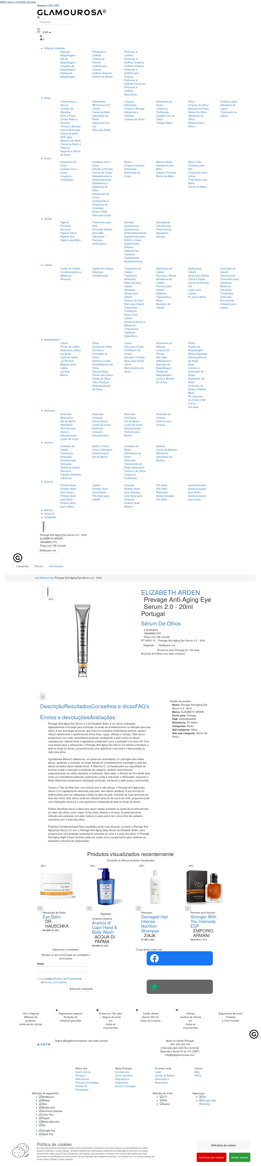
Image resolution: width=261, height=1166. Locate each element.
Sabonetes (130, 169)
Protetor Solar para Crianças (132, 490)
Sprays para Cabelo (131, 295)
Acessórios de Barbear (164, 458)
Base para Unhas (134, 361)
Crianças (129, 485)
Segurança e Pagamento (122, 1080)
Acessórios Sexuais (162, 234)
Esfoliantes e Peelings (131, 113)
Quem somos (83, 1072)
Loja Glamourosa (44, 577)
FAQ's (198, 1075)
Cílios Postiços (100, 382)
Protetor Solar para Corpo (68, 490)
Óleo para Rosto (101, 130)
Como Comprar (124, 1075)
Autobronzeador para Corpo (197, 497)
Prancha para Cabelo (164, 288)
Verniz (127, 364)
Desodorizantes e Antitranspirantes (102, 177)
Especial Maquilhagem (68, 53)
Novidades (50, 517)
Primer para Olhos (102, 375)
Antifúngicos (99, 243)
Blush (191, 393)
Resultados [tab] (77, 706)
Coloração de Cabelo (227, 270)
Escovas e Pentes (166, 275)
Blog (197, 1072)
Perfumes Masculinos (66, 415)
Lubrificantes (163, 226)
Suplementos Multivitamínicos (133, 259)
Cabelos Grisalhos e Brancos (70, 476)
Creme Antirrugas (70, 130)
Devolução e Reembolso (162, 1080)
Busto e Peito (99, 211)
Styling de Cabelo (70, 467)
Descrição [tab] (52, 706)
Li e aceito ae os (61, 980)
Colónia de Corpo (102, 172)
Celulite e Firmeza (102, 169)
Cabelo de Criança (102, 268)
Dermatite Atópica (102, 229)
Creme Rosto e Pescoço (68, 121)
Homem (48, 442)
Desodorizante (68, 435)
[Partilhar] (42, 693)
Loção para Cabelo (194, 291)
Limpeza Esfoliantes (130, 103)
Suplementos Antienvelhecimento (135, 231)
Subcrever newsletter (81, 988)
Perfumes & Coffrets (130, 53)
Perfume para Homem (68, 430)
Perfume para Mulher (132, 433)
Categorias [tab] (22, 566)
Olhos (191, 101)
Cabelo (48, 265)
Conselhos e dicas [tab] (113, 706)
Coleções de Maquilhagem (68, 67)
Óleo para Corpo (101, 215)
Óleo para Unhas (133, 346)
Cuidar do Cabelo (70, 268)
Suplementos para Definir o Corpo (134, 238)
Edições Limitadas (54, 48)
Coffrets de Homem (98, 60)
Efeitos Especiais (197, 353)
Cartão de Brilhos (165, 1075)
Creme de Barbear (166, 449)
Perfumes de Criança (163, 415)
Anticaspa (129, 290)
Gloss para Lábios (70, 350)
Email (40, 963)
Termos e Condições (55, 982)
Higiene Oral (67, 236)
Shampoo (65, 279)
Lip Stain (65, 371)
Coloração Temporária (226, 291)
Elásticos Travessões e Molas (163, 297)
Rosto (47, 98)
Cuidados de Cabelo (67, 447)
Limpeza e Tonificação (162, 110)
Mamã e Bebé (164, 162)
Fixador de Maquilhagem (195, 348)
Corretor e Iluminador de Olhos (100, 353)
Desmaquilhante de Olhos (101, 387)
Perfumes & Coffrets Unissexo (134, 60)
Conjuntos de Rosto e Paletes (197, 387)
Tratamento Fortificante (130, 309)
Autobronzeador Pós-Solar (165, 497)
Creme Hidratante (102, 449)
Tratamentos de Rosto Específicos (134, 465)
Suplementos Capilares (131, 252)
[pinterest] (44, 1044)
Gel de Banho (68, 421)
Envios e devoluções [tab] (64, 717)
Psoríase (97, 240)
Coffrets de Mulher (102, 76)
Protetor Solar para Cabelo (100, 490)
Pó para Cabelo (197, 297)
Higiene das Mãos (70, 240)
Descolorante (227, 275)
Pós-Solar (161, 485)
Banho (128, 162)
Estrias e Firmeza (166, 172)
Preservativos (164, 229)
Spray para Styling (198, 275)
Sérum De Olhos (197, 112)
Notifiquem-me (48, 550)
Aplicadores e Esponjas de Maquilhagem (164, 364)
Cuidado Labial (228, 101)
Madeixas (225, 286)
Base (191, 364)
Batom (64, 375)
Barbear (160, 446)
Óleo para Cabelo (134, 304)
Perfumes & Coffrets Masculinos (130, 90)
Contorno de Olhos (135, 471)
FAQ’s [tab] (142, 706)
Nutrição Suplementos (131, 224)
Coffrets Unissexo (102, 73)
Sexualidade (163, 222)
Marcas (48, 510)
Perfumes (49, 410)
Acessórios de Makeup (164, 344)
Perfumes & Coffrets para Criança (131, 73)
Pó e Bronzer (195, 396)
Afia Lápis (161, 357)
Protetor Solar (68, 485)
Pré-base (193, 407)
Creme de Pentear (198, 282)
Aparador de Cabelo (163, 305)
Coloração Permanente (227, 298)
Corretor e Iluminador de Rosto (196, 371)
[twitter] (49, 1044)
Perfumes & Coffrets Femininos (134, 81)
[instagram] (41, 1044)
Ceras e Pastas (196, 279)
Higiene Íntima (68, 233)
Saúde (48, 218)
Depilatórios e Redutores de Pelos (100, 186)
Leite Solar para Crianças (133, 497)
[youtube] (38, 1044)
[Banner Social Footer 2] (180, 987)
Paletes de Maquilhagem (68, 74)
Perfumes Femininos (130, 415)
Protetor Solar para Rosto (68, 497)
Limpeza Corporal (134, 165)
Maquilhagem (52, 339)
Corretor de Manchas (66, 110)
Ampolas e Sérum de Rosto (70, 152)
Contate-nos (122, 1072)
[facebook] (47, 1044)
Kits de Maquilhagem (68, 60)
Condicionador (100, 275)
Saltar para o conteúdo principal (18, 2)
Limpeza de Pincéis (162, 351)
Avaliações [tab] (102, 717)
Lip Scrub (65, 353)
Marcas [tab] (39, 566)
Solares (48, 481)
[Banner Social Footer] (180, 958)
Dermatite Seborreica (98, 234)
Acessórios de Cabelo (164, 270)
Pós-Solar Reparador (162, 490)
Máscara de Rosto (70, 140)
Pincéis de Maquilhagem (164, 373)
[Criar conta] (41, 35)
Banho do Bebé (165, 176)
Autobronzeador (197, 485)
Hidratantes (98, 101)
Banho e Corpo (100, 446)
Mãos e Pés (195, 162)
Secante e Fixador (134, 357)
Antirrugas (130, 460)
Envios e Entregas (125, 1086)
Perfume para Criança (164, 423)
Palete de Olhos (101, 378)
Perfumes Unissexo (97, 415)
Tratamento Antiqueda (130, 277)
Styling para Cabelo (195, 270)
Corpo (47, 158)
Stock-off (49, 513)
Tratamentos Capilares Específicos (131, 332)
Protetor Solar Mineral (132, 504)
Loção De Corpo (69, 439)
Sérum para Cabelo (131, 316)
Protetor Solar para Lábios (68, 504)
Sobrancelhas (100, 371)
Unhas (128, 343)
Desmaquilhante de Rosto (197, 359)
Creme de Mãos (197, 186)
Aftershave (66, 425)
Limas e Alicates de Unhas (165, 380)
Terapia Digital (164, 123)
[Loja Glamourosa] (130, 12)
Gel (190, 286)
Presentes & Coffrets (99, 53)
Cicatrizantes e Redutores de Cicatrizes (100, 204)
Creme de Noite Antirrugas (69, 135)
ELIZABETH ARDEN (170, 592)
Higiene (64, 222)
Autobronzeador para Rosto (197, 490)
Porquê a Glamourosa (82, 1077)
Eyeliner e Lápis (101, 361)
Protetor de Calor (134, 300)
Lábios (64, 343)
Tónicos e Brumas (70, 126)
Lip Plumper (67, 361)
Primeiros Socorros (65, 227)
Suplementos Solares (131, 245)
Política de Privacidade (67, 978)
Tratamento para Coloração (229, 280)
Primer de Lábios (70, 346)
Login (158, 1072)
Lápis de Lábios (69, 357)
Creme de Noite (101, 112)
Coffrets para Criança (99, 67)
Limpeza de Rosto (134, 119)
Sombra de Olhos (102, 346)
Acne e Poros (67, 115)
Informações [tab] (56, 566)
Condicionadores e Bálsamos (70, 273)
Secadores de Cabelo (164, 280)
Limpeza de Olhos (198, 105)
